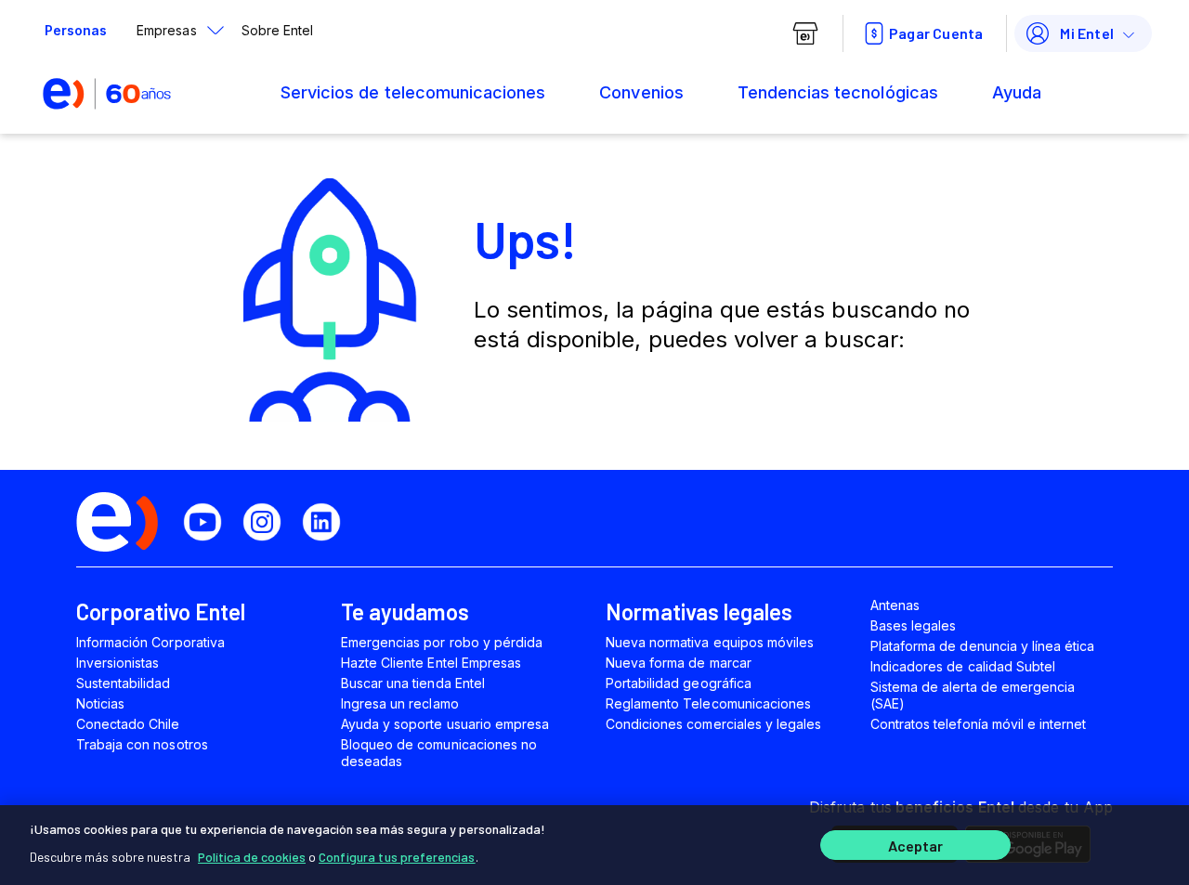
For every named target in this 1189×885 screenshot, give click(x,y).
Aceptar (916, 845)
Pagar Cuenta (936, 33)
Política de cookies (252, 857)
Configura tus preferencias (397, 857)
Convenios (641, 92)
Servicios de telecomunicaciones (413, 92)
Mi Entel (1087, 33)
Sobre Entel (277, 30)
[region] (594, 845)
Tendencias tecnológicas (838, 92)
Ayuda (1016, 92)
